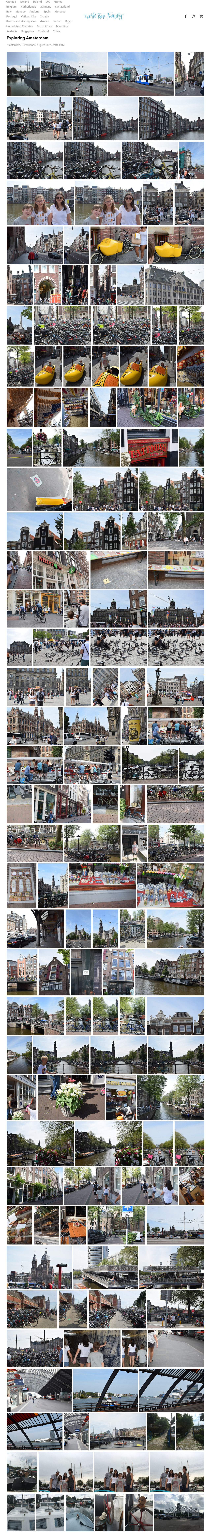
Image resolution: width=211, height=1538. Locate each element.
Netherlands (28, 6)
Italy (9, 11)
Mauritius (62, 26)
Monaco (20, 11)
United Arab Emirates (19, 26)
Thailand (43, 31)
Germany (45, 6)
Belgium (11, 6)
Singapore (27, 31)
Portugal (11, 16)
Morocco (60, 11)
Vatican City (28, 16)
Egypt (69, 21)
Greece (44, 21)
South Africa (44, 26)
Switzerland (62, 6)
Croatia (44, 16)
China (56, 31)
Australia (11, 31)
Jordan (57, 21)
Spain (47, 11)
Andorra (35, 11)
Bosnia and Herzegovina (21, 21)
